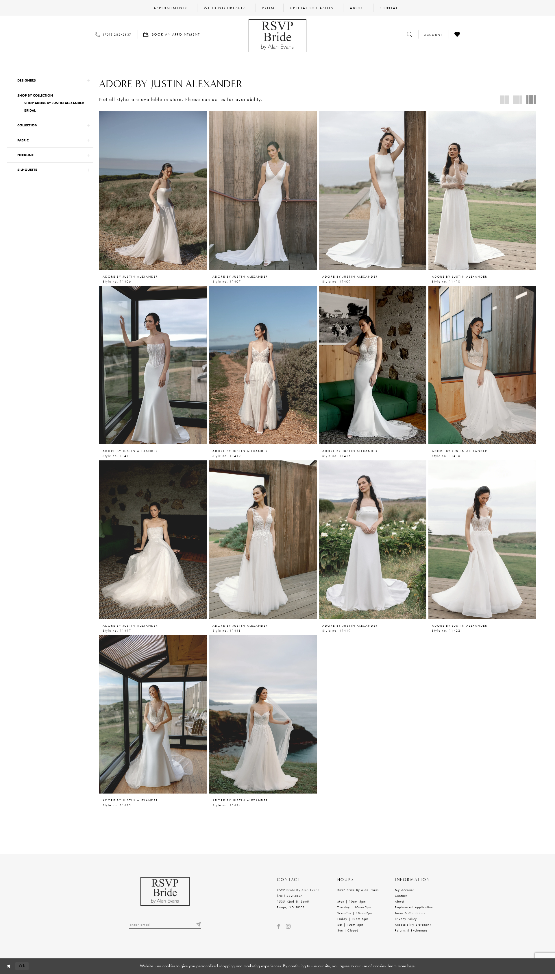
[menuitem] (171, 8)
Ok (22, 966)
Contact (401, 896)
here (411, 966)
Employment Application (414, 907)
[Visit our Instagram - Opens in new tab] (288, 926)
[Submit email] (198, 924)
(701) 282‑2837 (289, 896)
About (399, 901)
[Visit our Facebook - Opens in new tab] (278, 926)
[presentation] (153, 190)
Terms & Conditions (410, 913)
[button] (50, 80)
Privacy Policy (406, 919)
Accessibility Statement (413, 925)
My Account (404, 890)
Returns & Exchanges (411, 930)
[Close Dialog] (8, 966)
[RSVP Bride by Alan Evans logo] (277, 35)
